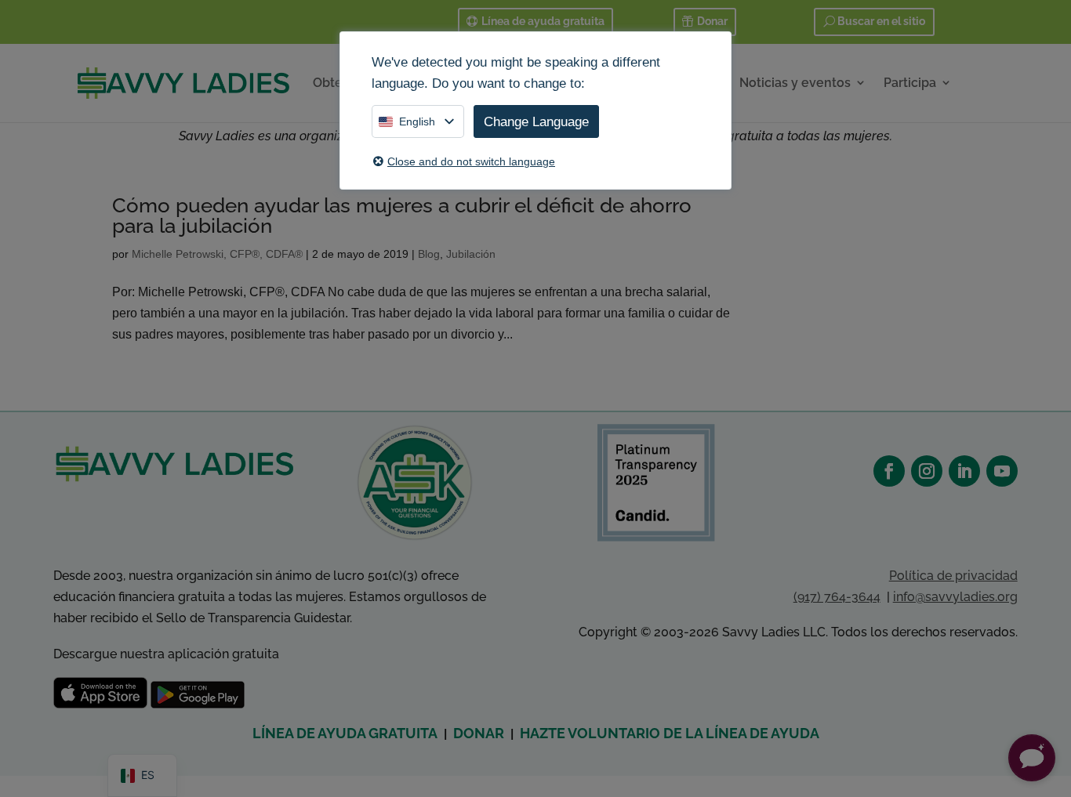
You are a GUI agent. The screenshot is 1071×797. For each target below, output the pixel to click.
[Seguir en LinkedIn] (964, 471)
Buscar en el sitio (881, 21)
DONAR (478, 733)
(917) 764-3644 (836, 596)
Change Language (536, 121)
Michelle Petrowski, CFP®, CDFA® (217, 254)
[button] (1031, 757)
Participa (910, 82)
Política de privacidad (953, 575)
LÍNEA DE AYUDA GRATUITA (344, 733)
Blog (429, 254)
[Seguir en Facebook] (889, 471)
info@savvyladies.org (955, 596)
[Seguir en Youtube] (1002, 471)
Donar (712, 21)
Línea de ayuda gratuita (542, 21)
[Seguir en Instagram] (926, 471)
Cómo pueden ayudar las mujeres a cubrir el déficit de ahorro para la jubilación (402, 215)
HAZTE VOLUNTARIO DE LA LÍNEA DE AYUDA (669, 733)
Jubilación (471, 254)
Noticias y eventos (795, 82)
